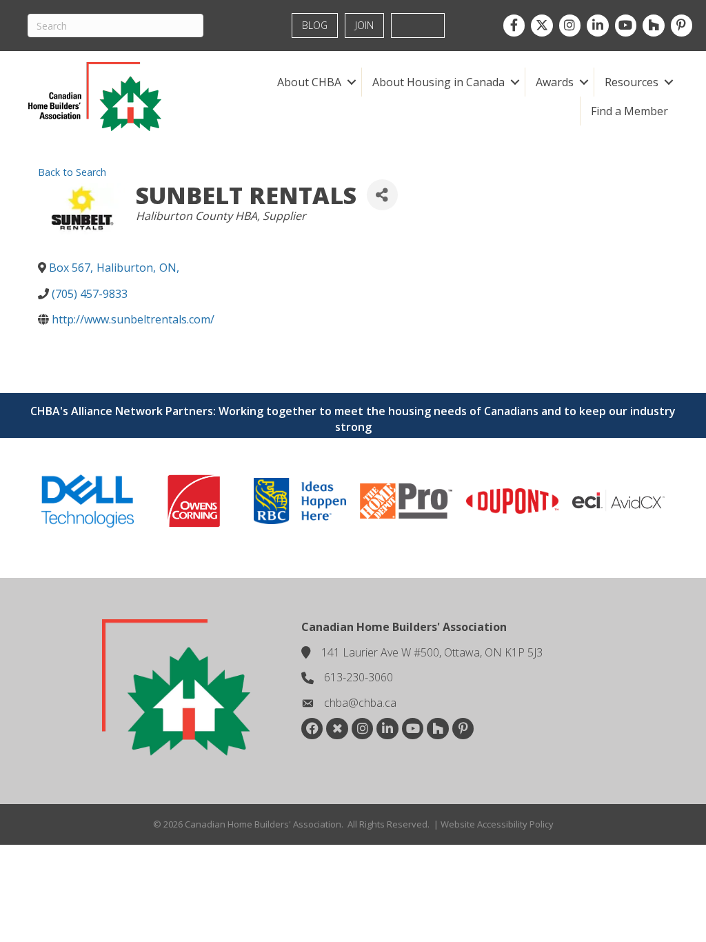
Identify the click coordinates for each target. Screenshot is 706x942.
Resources (631, 82)
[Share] (382, 194)
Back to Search (72, 172)
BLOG (314, 25)
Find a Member (629, 111)
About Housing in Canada (438, 82)
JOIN (364, 25)
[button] (351, 82)
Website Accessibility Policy (497, 824)
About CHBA (309, 82)
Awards (555, 82)
